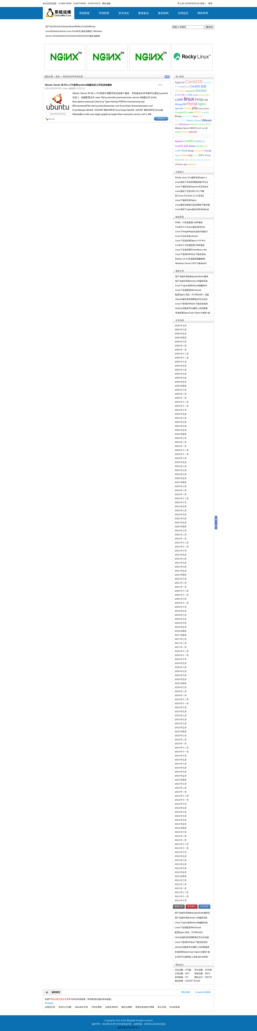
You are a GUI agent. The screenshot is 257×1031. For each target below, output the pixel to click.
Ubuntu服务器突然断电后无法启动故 (192, 937)
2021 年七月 (181, 563)
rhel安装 (205, 113)
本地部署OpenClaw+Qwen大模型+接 (192, 313)
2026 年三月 (181, 341)
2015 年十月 (181, 707)
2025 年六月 (181, 378)
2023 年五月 (181, 478)
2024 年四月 (181, 434)
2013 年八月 (181, 812)
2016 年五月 (181, 679)
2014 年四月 (181, 780)
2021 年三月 (181, 579)
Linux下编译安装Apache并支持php (191, 186)
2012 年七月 (181, 864)
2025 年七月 (181, 374)
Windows (184, 124)
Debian (180, 90)
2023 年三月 (181, 486)
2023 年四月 (181, 482)
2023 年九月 (181, 462)
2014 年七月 (181, 768)
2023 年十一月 (182, 454)
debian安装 (190, 91)
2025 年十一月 (182, 358)
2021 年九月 (181, 555)
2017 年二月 (181, 643)
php (195, 108)
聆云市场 (162, 1007)
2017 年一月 (181, 647)
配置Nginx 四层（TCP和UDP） (189, 932)
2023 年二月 (181, 490)
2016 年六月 (181, 675)
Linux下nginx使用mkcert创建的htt (191, 285)
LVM (206, 100)
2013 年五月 (181, 824)
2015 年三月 (181, 735)
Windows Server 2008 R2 (186, 128)
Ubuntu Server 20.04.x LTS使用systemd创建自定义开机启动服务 (78, 85)
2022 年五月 (181, 522)
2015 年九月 (181, 711)
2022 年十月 (181, 502)
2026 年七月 (181, 325)
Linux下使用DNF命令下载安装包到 (191, 304)
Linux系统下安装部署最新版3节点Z (191, 182)
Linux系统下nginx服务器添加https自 (192, 209)
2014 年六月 (181, 772)
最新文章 (179, 906)
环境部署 (104, 13)
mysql (191, 103)
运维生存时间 (111, 1007)
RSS (167, 76)
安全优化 (124, 13)
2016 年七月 (181, 671)
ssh (201, 116)
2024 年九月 (181, 414)
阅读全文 (161, 118)
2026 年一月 (181, 350)
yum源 (205, 128)
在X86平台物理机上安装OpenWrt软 (191, 957)
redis (190, 112)
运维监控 (183, 13)
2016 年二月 (181, 691)
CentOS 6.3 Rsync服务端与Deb (190, 227)
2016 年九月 (181, 663)
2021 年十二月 (182, 542)
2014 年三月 (181, 784)
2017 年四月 (181, 635)
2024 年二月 (181, 442)
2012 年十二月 (182, 844)
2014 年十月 (181, 756)
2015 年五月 (181, 727)
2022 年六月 (181, 518)
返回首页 (56, 992)
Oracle (187, 108)
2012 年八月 (181, 860)
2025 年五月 (181, 382)
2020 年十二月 (182, 591)
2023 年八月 (181, 466)
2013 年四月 (181, 828)
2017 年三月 (181, 639)
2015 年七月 (181, 719)
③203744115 (94, 3)
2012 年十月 (181, 852)
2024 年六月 (181, 426)
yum (199, 128)
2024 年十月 (181, 410)
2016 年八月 (181, 667)
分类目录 (204, 906)
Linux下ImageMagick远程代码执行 (191, 231)
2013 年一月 (181, 840)
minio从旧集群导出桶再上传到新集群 (192, 947)
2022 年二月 (181, 534)
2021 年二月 (181, 583)
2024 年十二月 (182, 402)
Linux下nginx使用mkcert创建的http (191, 922)
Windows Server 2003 (200, 124)
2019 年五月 (181, 627)
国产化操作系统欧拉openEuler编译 (191, 276)
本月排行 (191, 906)
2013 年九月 (181, 808)
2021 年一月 (181, 587)
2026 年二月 (181, 345)
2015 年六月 (181, 723)
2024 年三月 (181, 438)
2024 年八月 (181, 418)
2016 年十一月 (182, 655)
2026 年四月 (181, 337)
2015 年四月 (181, 731)
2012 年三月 (181, 880)
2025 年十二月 (182, 354)
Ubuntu (51, 119)
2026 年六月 (181, 329)
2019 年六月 (181, 623)
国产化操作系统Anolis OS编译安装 (191, 281)
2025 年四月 (181, 386)
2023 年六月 (181, 474)
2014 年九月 (181, 760)
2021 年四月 (181, 575)
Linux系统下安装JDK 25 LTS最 (189, 191)
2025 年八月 (181, 370)
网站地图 (185, 992)
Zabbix (178, 132)
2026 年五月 (181, 333)
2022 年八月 (181, 510)
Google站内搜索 (202, 992)
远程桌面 (193, 132)
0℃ (160, 85)
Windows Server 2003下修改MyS (191, 263)
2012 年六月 (181, 868)
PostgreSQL (181, 112)
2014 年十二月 (182, 747)
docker (201, 90)
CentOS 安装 (198, 86)
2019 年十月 (181, 607)
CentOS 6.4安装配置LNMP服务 (190, 245)
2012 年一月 (181, 888)
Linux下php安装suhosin (186, 236)
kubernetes (204, 95)
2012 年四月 (181, 876)
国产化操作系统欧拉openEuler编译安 (192, 913)
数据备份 (143, 13)
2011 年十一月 (182, 896)
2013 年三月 (181, 832)
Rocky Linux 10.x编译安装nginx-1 (191, 177)
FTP (183, 95)
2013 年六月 (181, 820)
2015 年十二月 (182, 699)
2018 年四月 (181, 631)
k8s (190, 94)
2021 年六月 (181, 567)
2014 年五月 (181, 776)
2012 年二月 (181, 884)
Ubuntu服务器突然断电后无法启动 (191, 299)
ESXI (177, 95)
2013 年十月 (181, 804)
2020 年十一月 (182, 595)
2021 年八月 (181, 559)
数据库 (185, 132)
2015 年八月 (181, 715)
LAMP (179, 99)
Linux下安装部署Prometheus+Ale (191, 250)
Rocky (178, 116)
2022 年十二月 (182, 498)
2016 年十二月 (182, 651)
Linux (64, 88)
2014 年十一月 (182, 751)
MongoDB (180, 104)
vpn (177, 124)
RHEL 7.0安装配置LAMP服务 (189, 222)
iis (186, 95)
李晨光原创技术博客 (144, 1007)
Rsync (196, 116)
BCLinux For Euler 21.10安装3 (189, 196)
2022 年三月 (181, 530)
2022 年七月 (181, 514)
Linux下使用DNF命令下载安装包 (190, 254)
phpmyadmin (203, 108)
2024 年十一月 (182, 406)
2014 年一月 (181, 792)
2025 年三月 (181, 390)
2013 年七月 (181, 816)
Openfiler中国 (81, 1007)
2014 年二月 (181, 788)
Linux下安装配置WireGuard (188, 290)
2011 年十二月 (182, 892)
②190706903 (79, 3)
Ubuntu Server (193, 120)
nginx (202, 104)
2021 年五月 (181, 571)
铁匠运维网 (126, 1007)
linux (189, 99)
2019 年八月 (181, 615)
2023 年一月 (181, 494)
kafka (195, 95)
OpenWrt (179, 108)
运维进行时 (50, 1007)
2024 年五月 (181, 430)
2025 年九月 (181, 366)
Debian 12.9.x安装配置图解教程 (190, 259)
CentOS (194, 81)
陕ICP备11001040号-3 (128, 1027)
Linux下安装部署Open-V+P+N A (190, 240)
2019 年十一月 (182, 603)
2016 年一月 (181, 695)
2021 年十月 (181, 550)
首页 (58, 76)
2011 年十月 (181, 900)
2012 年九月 (181, 856)
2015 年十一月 (182, 703)
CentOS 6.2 (184, 86)
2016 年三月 (181, 687)
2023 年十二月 (182, 450)
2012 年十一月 (182, 848)
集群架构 (163, 13)
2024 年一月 (181, 446)
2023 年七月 (181, 470)
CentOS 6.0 (199, 141)
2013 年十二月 (182, 796)
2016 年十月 (181, 659)
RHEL (197, 112)
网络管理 (203, 13)
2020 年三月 (181, 599)
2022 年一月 (181, 538)
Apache (180, 82)
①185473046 (65, 3)
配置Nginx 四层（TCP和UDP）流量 (192, 294)
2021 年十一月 (182, 546)
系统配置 (84, 13)
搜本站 (209, 27)
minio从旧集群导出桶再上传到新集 (191, 308)
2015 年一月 (181, 743)
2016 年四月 (181, 683)
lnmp (199, 99)
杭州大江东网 (65, 1007)
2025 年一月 (181, 398)
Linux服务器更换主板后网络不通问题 (192, 205)
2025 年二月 (181, 394)
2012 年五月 (181, 872)
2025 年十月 (181, 362)
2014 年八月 (181, 764)
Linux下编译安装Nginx (186, 200)
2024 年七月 (181, 422)
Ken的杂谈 (175, 1007)
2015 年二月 (181, 739)
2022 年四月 (181, 526)
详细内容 (80, 72)
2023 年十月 (181, 458)
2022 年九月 (181, 506)
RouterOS (187, 116)
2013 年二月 (181, 836)
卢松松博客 (96, 1007)
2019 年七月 (181, 619)
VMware (206, 120)
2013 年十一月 (182, 800)
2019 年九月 (181, 611)
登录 (210, 3)
